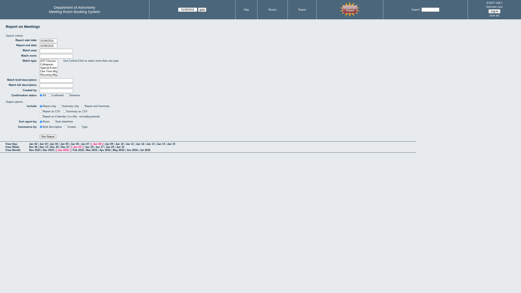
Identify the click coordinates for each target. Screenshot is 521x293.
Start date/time (64, 121)
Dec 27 (65, 147)
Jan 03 (43, 143)
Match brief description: (22, 79)
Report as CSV (51, 111)
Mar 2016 (91, 150)
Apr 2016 (105, 150)
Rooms (272, 9)
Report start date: (26, 40)
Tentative (74, 95)
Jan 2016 (63, 150)
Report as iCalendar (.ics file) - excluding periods (71, 116)
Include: (32, 106)
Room (46, 121)
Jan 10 (119, 143)
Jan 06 (75, 143)
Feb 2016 (78, 150)
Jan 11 (130, 143)
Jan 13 (150, 143)
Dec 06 (33, 147)
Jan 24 (110, 147)
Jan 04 (54, 143)
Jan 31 (120, 147)
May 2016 (118, 150)
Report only (49, 106)
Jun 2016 (132, 150)
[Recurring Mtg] (49, 75)
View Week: (12, 147)
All (44, 95)
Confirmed (57, 95)
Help (246, 9)
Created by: (30, 90)
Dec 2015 (48, 150)
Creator (72, 126)
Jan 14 (161, 143)
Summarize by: (27, 126)
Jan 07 (85, 143)
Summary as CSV (77, 111)
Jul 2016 (145, 150)
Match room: (29, 55)
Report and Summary (97, 106)
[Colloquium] (49, 64)
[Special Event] (49, 68)
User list (494, 15)
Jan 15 (171, 143)
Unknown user (494, 6)
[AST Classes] (49, 61)
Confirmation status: (24, 95)
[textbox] (56, 51)
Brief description (52, 126)
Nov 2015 (34, 150)
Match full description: (23, 84)
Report (302, 9)
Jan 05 (64, 143)
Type (85, 126)
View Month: (13, 150)
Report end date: (26, 45)
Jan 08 (97, 143)
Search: (416, 9)
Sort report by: (28, 121)
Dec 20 (54, 147)
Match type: (30, 60)
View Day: (11, 143)
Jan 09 (109, 143)
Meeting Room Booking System (74, 12)
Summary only (70, 106)
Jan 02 (33, 143)
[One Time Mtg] (49, 71)
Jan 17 (99, 147)
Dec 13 (44, 147)
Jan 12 (140, 143)
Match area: (30, 50)
